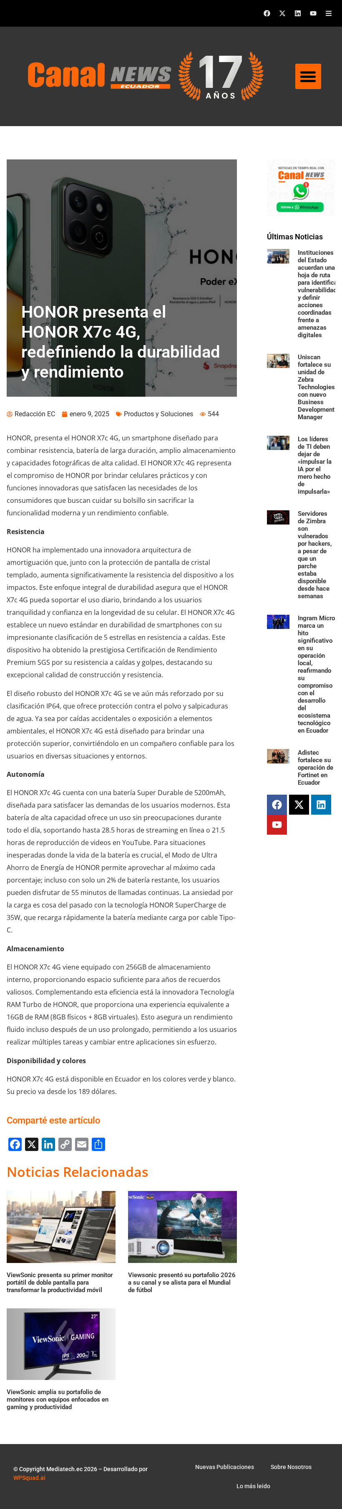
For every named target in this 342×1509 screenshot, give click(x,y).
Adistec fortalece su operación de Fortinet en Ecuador (315, 767)
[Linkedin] (297, 13)
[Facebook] (267, 13)
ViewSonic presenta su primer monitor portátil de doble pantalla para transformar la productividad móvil (60, 1282)
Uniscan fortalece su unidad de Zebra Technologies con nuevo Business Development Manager (316, 387)
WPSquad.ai (29, 1477)
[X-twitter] (282, 13)
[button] (308, 76)
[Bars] (328, 13)
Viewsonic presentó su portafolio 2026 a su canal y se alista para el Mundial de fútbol (182, 1282)
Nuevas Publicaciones (224, 1467)
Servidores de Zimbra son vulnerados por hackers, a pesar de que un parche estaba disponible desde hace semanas (315, 555)
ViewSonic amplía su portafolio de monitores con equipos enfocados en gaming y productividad (57, 1399)
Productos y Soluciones (158, 414)
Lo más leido (253, 1486)
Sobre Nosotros (291, 1467)
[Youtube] (313, 13)
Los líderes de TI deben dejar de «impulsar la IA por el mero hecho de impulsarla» (315, 465)
